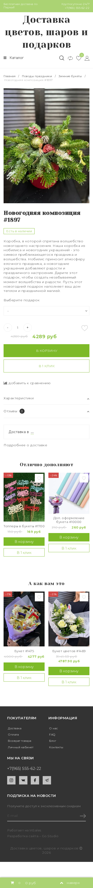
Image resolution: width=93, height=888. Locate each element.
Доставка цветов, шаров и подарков (46, 32)
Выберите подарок (22, 300)
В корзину (46, 350)
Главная (10, 76)
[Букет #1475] (24, 619)
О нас (53, 728)
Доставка (14, 728)
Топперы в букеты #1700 (24, 526)
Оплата (13, 734)
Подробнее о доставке (25, 445)
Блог (52, 741)
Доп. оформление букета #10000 (69, 520)
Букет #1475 (24, 651)
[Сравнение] (68, 58)
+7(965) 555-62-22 (77, 8)
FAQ (52, 734)
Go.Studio (50, 836)
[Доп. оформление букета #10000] (68, 493)
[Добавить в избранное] (84, 328)
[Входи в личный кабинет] (85, 58)
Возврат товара (19, 741)
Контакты (56, 747)
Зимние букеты (70, 76)
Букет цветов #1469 (69, 651)
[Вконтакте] (23, 780)
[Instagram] (11, 780)
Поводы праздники (37, 76)
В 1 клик (47, 366)
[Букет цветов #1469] (68, 619)
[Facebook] (35, 780)
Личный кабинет (20, 747)
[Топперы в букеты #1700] (24, 497)
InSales (35, 830)
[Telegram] (47, 780)
